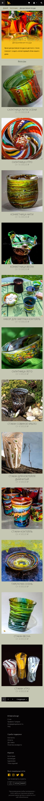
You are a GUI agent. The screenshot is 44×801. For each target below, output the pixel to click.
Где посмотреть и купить (16, 779)
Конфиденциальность (15, 724)
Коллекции (11, 759)
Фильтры (22, 61)
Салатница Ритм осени (22, 109)
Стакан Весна (22, 636)
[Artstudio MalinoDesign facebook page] (9, 775)
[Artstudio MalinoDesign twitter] (18, 775)
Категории (14, 8)
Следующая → (22, 699)
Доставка (10, 742)
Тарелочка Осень (22, 584)
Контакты (11, 738)
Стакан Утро (22, 688)
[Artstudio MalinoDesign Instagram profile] (14, 775)
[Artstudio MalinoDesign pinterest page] (22, 775)
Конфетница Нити (22, 214)
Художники (11, 761)
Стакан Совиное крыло (22, 423)
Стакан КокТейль (22, 531)
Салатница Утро (22, 162)
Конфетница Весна (22, 266)
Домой (5, 8)
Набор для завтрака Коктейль (22, 319)
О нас (9, 719)
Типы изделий (12, 763)
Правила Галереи (13, 722)
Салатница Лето (22, 371)
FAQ (8, 726)
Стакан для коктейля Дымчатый (22, 478)
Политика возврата (14, 745)
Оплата (10, 740)
